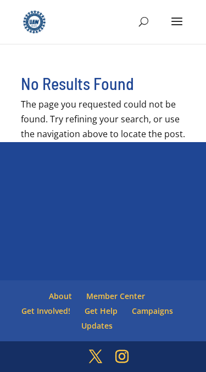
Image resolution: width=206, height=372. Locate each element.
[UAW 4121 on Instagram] (122, 357)
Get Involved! (45, 311)
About (60, 296)
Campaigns (152, 311)
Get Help (101, 311)
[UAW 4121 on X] (95, 357)
